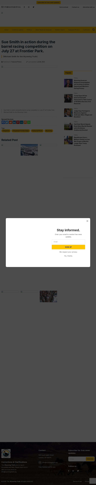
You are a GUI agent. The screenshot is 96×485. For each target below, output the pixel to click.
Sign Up (68, 247)
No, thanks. (68, 256)
